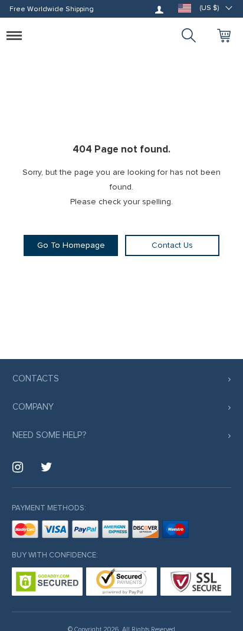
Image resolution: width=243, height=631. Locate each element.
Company (33, 406)
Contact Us (172, 245)
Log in (159, 9)
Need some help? (49, 435)
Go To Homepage (71, 245)
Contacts (35, 378)
